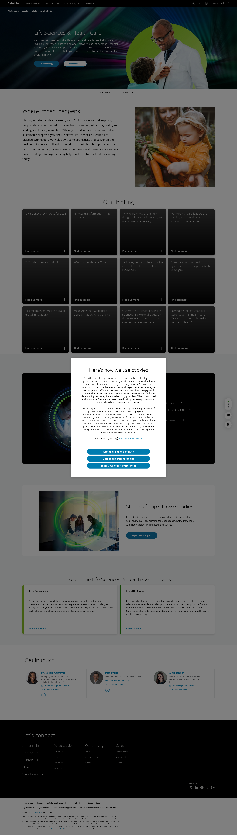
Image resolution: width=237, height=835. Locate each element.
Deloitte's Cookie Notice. (130, 438)
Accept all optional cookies (118, 451)
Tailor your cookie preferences (118, 465)
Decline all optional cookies (118, 458)
